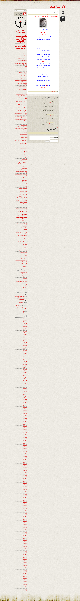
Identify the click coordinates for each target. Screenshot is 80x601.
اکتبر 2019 (25, 438)
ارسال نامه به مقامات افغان (22, 58)
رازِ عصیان (25, 282)
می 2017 (25, 484)
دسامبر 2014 (25, 530)
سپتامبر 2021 (25, 402)
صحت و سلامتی (24, 180)
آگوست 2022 (25, 386)
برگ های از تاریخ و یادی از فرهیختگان (21, 80)
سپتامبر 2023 (25, 373)
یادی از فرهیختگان (24, 263)
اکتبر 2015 (25, 514)
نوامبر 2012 (25, 570)
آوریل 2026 (25, 324)
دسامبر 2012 (25, 568)
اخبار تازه (29, 2)
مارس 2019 (25, 449)
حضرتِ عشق (24, 276)
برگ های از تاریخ (24, 78)
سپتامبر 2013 (25, 554)
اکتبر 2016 (25, 495)
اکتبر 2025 (25, 334)
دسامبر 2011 (25, 587)
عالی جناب (25, 278)
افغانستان (25, 70)
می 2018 (25, 465)
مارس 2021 (25, 411)
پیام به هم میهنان (24, 90)
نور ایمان (25, 288)
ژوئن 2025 (25, 340)
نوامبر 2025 (25, 332)
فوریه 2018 (25, 470)
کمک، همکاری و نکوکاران (23, 196)
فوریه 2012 (25, 584)
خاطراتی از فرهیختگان (23, 134)
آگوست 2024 (25, 356)
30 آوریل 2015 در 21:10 (50, 102)
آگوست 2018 (25, 460)
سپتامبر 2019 (25, 440)
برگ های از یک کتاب (23, 81)
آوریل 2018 (25, 467)
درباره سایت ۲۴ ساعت (23, 144)
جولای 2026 (25, 320)
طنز (26, 183)
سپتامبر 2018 (25, 459)
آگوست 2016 (25, 498)
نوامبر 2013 (25, 551)
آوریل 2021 (25, 410)
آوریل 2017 (25, 486)
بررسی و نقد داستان (23, 76)
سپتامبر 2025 (25, 335)
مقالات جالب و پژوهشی (23, 227)
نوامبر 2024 (25, 351)
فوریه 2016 (25, 508)
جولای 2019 (25, 443)
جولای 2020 (25, 424)
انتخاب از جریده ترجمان (23, 73)
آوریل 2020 (25, 429)
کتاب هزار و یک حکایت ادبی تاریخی (21, 192)
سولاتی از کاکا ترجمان (23, 177)
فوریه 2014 (25, 546)
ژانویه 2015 (25, 529)
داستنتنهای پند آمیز (24, 138)
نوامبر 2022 (25, 381)
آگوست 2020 (25, 422)
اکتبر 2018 (25, 457)
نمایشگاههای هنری (24, 245)
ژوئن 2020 (25, 426)
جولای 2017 (25, 481)
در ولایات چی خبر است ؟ (23, 143)
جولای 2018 (25, 462)
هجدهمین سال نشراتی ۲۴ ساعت (21, 249)
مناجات (25, 230)
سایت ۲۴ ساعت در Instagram (20, 47)
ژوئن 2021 (25, 407)
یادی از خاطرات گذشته (23, 261)
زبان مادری (25, 156)
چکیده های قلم (24, 123)
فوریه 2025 (25, 346)
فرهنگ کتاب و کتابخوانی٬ (23, 188)
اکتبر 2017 (25, 476)
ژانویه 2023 (25, 378)
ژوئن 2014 (25, 540)
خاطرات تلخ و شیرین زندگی (22, 126)
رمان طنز (25, 151)
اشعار (48, 14)
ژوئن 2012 (25, 578)
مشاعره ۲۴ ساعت (24, 209)
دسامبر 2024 (25, 350)
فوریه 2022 (25, 396)
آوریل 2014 (25, 543)
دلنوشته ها (25, 149)
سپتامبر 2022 (25, 384)
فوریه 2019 (25, 451)
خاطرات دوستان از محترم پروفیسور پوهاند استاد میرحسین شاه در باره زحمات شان (21, 129)
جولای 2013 (25, 557)
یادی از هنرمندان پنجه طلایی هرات (21, 264)
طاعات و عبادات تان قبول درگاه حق (21, 181)
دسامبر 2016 (25, 492)
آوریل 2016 (25, 505)
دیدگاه (63, 19)
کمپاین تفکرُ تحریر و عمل (23, 194)
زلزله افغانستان (24, 159)
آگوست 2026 (25, 318)
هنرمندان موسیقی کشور (23, 252)
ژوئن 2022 (25, 389)
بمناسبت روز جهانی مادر (23, 86)
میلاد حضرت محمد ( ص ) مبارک (22, 235)
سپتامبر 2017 (25, 478)
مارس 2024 (25, 364)
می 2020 (25, 427)
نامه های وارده (24, 238)
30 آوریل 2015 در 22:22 (50, 115)
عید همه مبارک (24, 184)
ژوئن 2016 (25, 502)
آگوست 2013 (25, 555)
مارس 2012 (25, 582)
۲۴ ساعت (58, 6)
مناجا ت (25, 229)
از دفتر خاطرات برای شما (22, 60)
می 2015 (25, 522)
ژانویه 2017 (25, 491)
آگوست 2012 (25, 574)
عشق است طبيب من (49, 11)
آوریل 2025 (25, 343)
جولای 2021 (25, 405)
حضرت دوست (24, 279)
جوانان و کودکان (24, 121)
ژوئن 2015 (25, 521)
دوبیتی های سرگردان (23, 272)
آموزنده (25, 55)
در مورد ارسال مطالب (39, 2)
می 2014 (25, 541)
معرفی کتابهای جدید (23, 221)
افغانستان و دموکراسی (23, 72)
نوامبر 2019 (25, 437)
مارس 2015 (25, 525)
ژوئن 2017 (25, 483)
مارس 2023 (25, 375)
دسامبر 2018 (25, 454)
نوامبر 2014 (25, 532)
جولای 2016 (25, 500)
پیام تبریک (25, 92)
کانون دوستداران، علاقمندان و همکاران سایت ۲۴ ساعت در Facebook (21, 39)
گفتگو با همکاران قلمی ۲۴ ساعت (21, 200)
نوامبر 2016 (25, 494)
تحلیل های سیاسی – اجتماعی (22, 105)
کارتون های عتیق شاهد (23, 191)
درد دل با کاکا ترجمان (23, 148)
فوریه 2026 (25, 328)
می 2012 (25, 579)
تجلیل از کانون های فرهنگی (22, 104)
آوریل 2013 (25, 562)
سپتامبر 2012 (25, 573)
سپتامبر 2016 (25, 497)
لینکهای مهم (25, 2)
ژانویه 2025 (25, 348)
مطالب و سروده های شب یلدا (22, 211)
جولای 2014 (25, 538)
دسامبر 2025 (25, 331)
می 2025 (25, 342)
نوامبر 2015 (25, 513)
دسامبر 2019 (25, 435)
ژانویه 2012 (25, 586)
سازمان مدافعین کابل (23, 166)
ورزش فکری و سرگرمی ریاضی (21, 281)
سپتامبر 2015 (25, 516)
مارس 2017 (25, 487)
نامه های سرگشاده (24, 236)
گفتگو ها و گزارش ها (23, 202)
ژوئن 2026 (25, 321)
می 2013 (25, 560)
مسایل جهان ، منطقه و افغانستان (21, 208)
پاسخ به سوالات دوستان (23, 89)
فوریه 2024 (25, 365)
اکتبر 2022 (25, 383)
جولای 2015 (25, 519)
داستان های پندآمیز (24, 137)
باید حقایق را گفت (24, 75)
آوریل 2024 (25, 362)
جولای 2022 (25, 388)
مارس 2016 (25, 506)
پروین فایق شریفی (50, 122)
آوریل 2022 (25, 392)
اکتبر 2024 (25, 353)
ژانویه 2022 (25, 397)
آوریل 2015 (25, 524)
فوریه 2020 (25, 432)
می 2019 (25, 446)
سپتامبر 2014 (25, 535)
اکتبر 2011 (25, 590)
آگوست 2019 (25, 441)
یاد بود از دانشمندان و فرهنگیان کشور (21, 260)
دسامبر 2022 (25, 380)
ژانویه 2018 (25, 472)
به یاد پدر (25, 87)
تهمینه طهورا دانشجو (50, 114)
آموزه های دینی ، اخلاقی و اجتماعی (21, 56)
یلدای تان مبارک (24, 266)
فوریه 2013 (25, 565)
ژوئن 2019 (25, 445)
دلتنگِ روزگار (25, 287)
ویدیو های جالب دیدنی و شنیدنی (22, 258)
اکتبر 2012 (25, 571)
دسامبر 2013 (25, 549)
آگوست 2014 (25, 536)
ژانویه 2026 (25, 329)
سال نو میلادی (24, 168)
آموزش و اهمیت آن (24, 53)
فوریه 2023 (25, 377)
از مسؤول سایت (24, 61)
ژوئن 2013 (25, 559)
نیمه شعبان (25, 247)
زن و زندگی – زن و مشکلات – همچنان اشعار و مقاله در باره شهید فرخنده (21, 163)
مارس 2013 (25, 563)
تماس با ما (33, 2)
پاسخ (57, 112)
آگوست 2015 (25, 517)
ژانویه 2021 (25, 415)
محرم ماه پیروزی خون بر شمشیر (21, 206)
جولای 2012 (25, 576)
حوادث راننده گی (24, 125)
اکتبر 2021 (25, 400)
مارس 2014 (25, 544)
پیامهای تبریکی (24, 99)
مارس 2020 (25, 430)
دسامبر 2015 (25, 511)
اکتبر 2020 (25, 419)
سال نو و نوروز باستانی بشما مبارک (21, 169)
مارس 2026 (25, 326)
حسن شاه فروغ (53, 91)
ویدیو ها (25, 256)
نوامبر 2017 (25, 475)
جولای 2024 (25, 358)
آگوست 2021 (25, 403)
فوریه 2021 (25, 413)
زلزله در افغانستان (24, 160)
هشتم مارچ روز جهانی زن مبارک (21, 250)
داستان (25, 135)
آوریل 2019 (25, 448)
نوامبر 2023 (25, 370)
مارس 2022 (25, 394)
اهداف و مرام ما (62, 2)
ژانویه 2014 (25, 548)
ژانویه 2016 (25, 510)
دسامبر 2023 (25, 369)
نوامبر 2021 (25, 399)
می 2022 (25, 391)
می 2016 (25, 503)
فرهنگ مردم (25, 189)
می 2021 (25, 408)
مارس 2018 (25, 468)
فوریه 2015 (25, 527)
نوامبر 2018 (25, 456)
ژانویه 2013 (25, 567)
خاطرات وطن (24, 132)
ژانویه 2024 (25, 367)
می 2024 (25, 361)
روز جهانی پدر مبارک (23, 152)
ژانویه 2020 (25, 434)
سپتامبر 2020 (25, 421)
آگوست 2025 (25, 337)
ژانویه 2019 (25, 453)
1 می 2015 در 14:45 (51, 123)
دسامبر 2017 (25, 473)
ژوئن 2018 (25, 464)
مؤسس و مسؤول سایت (55, 2)
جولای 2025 (25, 339)
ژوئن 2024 (25, 359)
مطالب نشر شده (47, 2)
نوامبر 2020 (25, 418)
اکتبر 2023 (25, 372)
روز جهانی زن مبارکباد (23, 154)
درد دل (26, 146)
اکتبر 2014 (25, 533)
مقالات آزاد (25, 226)
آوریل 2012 (25, 581)
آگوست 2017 (25, 479)
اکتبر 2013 (25, 552)
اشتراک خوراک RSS (19, 14)
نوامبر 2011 (25, 589)
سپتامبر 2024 (25, 354)
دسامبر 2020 (25, 416)
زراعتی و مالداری (24, 157)
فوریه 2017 (25, 489)
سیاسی (25, 178)
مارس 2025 (25, 345)
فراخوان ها (25, 186)
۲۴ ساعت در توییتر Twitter (20, 31)
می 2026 (25, 323)
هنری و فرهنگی (24, 253)
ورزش (26, 255)
